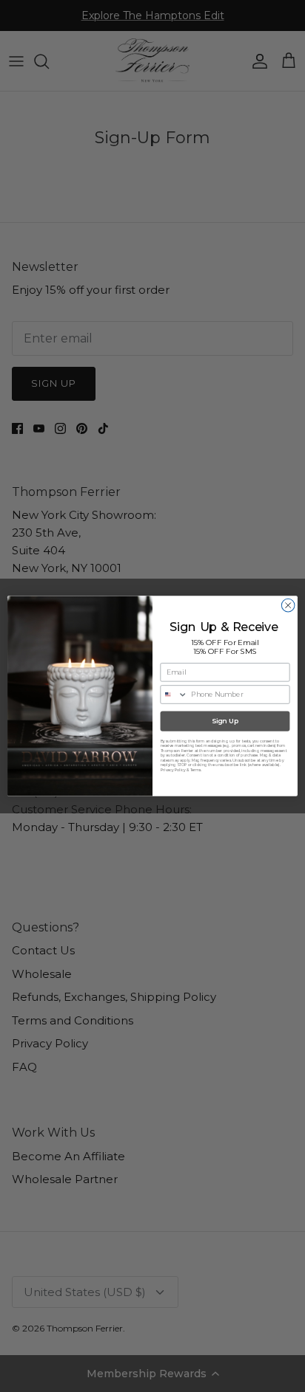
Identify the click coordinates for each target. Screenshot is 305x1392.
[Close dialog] (288, 605)
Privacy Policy (173, 770)
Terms (195, 770)
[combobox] (174, 694)
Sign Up (225, 721)
